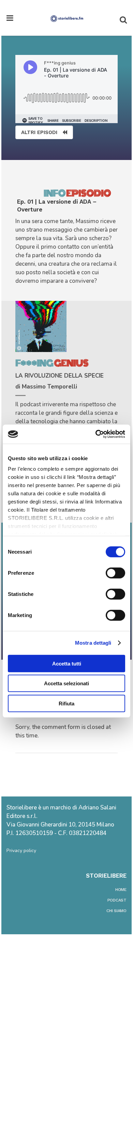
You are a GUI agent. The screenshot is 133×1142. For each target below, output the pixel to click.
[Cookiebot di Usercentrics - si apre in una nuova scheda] (95, 434)
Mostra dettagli (93, 643)
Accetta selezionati (66, 683)
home (121, 889)
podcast (117, 900)
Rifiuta (66, 703)
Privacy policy (21, 850)
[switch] (115, 572)
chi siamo (116, 910)
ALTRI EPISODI (39, 132)
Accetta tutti (66, 663)
